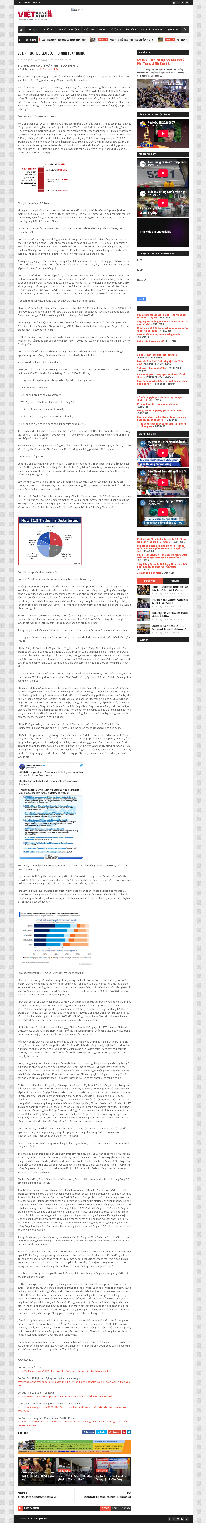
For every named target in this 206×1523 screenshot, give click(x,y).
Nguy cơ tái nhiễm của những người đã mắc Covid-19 (90, 39)
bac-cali (25, 1467)
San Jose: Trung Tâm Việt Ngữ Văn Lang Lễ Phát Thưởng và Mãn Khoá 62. (160, 61)
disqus (115, 1508)
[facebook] (178, 2)
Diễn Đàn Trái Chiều (48, 69)
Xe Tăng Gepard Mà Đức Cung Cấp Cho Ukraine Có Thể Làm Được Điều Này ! (167, 39)
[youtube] (174, 2)
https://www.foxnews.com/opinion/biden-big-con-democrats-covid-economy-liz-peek (65, 1396)
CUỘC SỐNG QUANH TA (94, 29)
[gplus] (187, 2)
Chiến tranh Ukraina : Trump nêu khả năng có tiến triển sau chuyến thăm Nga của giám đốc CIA (162, 556)
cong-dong (64, 1471)
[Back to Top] (187, 1519)
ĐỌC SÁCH (131, 29)
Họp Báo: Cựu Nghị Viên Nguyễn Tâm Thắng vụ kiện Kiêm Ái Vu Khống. (111, 1477)
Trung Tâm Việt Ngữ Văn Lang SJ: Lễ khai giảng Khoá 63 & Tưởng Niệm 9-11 (75, 1477)
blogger (105, 1508)
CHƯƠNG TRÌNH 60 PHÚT (149, 573)
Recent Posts (150, 581)
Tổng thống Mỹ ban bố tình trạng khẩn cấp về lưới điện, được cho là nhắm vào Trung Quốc (162, 565)
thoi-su (68, 59)
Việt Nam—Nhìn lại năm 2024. (152, 367)
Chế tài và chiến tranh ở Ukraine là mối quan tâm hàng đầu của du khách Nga (161, 418)
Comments (175, 581)
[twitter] (182, 2)
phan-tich (62, 39)
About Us (27, 2)
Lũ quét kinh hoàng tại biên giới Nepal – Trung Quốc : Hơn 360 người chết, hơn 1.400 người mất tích (161, 548)
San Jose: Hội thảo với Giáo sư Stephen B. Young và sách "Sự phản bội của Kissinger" (169, 627)
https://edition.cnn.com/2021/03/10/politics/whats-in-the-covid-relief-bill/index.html (64, 1370)
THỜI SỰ (31, 29)
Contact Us (37, 2)
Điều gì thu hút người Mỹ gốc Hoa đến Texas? (159, 410)
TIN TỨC (46, 29)
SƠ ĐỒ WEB (116, 29)
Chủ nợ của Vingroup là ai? (150, 341)
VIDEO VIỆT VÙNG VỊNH (151, 29)
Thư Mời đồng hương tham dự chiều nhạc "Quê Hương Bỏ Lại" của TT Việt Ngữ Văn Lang (37, 1476)
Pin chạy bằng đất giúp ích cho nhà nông (157, 404)
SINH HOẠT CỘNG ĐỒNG (68, 29)
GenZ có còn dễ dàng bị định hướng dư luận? (159, 334)
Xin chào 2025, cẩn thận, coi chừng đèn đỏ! (158, 354)
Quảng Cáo (172, 29)
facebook (126, 1508)
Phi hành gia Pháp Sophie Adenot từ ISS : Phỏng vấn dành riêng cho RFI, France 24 (161, 540)
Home (19, 2)
